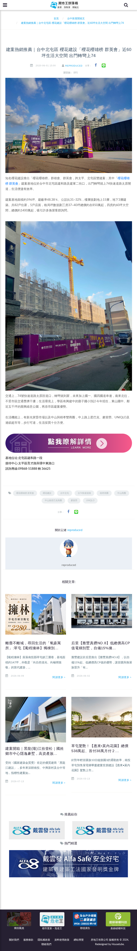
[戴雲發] (37, 830)
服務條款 (28, 940)
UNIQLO (90, 500)
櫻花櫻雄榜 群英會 (25, 493)
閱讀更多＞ (59, 677)
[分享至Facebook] (96, 65)
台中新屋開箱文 (76, 18)
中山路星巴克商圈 (53, 500)
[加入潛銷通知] (68, 863)
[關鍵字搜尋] (126, 5)
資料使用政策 (61, 940)
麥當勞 (74, 500)
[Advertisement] (68, 904)
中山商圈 (121, 493)
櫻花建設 (47, 493)
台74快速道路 (84, 493)
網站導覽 (79, 940)
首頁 (55, 18)
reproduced (74, 66)
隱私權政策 (44, 940)
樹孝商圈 (104, 493)
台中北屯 (64, 493)
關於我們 (14, 940)
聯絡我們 (46, 944)
